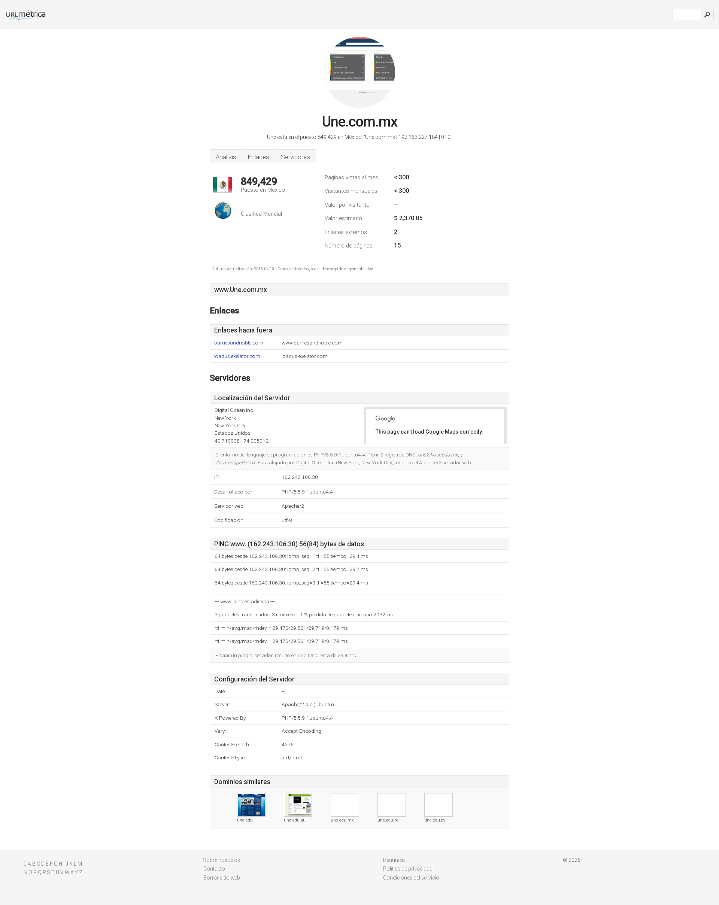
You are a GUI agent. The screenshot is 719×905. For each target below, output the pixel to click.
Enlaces (258, 157)
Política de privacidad (408, 869)
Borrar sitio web (221, 878)
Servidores (295, 157)
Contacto (214, 869)
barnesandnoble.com (238, 343)
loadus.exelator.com (237, 356)
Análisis (226, 157)
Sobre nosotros (221, 860)
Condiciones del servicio (411, 878)
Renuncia (394, 860)
